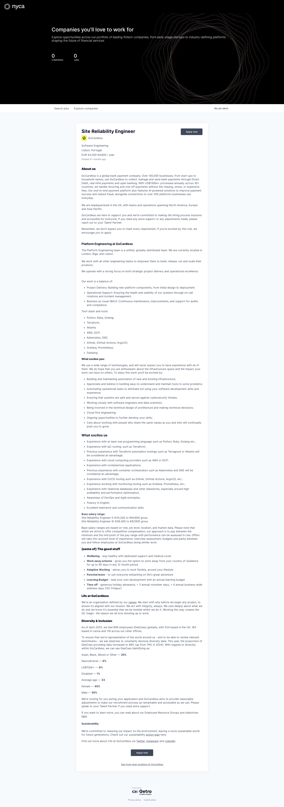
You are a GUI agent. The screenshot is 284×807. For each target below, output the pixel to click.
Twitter (140, 741)
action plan (153, 734)
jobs (61, 108)
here (84, 716)
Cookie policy (150, 800)
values (132, 602)
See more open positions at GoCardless (142, 764)
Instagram (152, 741)
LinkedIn (170, 741)
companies (86, 108)
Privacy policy (134, 800)
